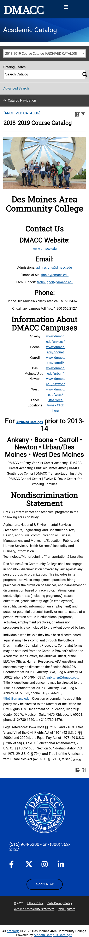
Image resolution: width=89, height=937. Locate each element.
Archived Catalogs (29, 422)
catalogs (13, 931)
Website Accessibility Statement (34, 909)
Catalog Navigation (22, 100)
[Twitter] (28, 864)
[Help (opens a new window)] (83, 114)
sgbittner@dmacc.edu (62, 677)
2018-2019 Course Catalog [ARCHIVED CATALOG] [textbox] (41, 54)
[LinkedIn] (61, 865)
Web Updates (66, 909)
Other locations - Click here (55, 405)
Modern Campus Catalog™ (53, 935)
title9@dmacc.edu (16, 699)
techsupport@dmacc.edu (55, 282)
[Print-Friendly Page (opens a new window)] (77, 114)
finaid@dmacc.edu (55, 275)
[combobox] (44, 53)
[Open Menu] (66, 7)
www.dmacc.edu (44, 249)
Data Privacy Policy (59, 903)
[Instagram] (45, 865)
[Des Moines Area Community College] (23, 10)
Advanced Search (16, 88)
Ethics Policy (35, 903)
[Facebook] (12, 865)
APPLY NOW (45, 884)
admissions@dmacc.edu (54, 267)
